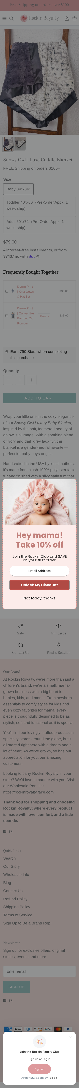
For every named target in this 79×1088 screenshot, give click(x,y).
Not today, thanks (39, 598)
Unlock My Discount (39, 584)
